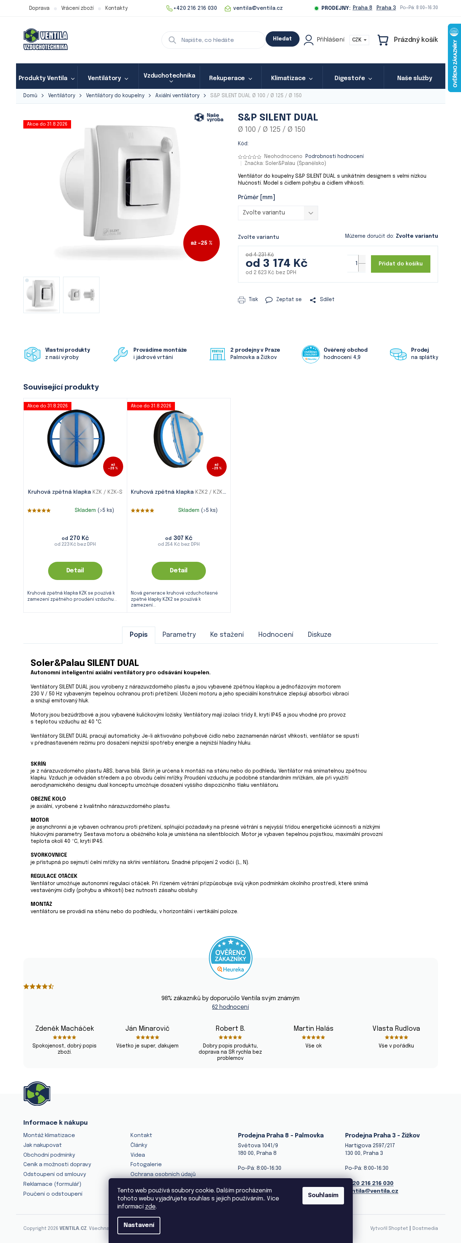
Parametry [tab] (179, 635)
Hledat (282, 39)
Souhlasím (323, 1195)
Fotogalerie (146, 1165)
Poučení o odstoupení (52, 1194)
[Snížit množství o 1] (362, 267)
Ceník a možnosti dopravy (57, 1165)
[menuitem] (46, 78)
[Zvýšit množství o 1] (362, 259)
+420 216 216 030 (369, 1184)
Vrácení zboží (77, 8)
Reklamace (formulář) (52, 1184)
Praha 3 (386, 8)
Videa (137, 1155)
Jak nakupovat (42, 1145)
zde (150, 1207)
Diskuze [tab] (320, 635)
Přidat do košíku (401, 264)
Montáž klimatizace (49, 1136)
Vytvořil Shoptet (389, 1228)
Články (138, 1145)
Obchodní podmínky (49, 1155)
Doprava (39, 8)
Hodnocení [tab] (275, 635)
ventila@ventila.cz (371, 1191)
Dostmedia (425, 1228)
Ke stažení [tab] (227, 635)
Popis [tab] (139, 635)
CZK (357, 40)
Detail (75, 571)
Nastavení (139, 1225)
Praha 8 (362, 8)
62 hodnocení (230, 1007)
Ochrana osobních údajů (163, 1174)
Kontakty (116, 8)
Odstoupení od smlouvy (54, 1174)
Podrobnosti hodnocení (334, 156)
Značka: (285, 163)
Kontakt (141, 1136)
